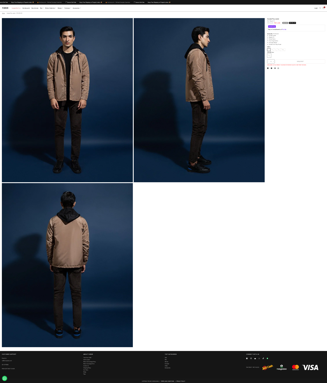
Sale (166, 357)
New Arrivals (35, 8)
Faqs (84, 374)
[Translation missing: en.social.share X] (272, 68)
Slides (166, 366)
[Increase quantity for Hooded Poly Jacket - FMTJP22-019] (273, 61)
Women (60, 8)
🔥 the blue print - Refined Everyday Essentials (33, 2)
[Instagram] (252, 358)
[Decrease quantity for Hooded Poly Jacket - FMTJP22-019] (268, 61)
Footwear (67, 8)
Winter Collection (50, 8)
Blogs (84, 372)
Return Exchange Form (89, 363)
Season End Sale (55, 2)
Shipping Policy (87, 368)
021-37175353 (5, 364)
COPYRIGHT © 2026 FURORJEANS (150, 381)
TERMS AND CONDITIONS (167, 381)
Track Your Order (87, 357)
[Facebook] (248, 358)
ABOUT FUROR (88, 354)
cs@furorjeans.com (7, 360)
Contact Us (86, 366)
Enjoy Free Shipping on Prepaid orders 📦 (74, 2)
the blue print (26, 8)
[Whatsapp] (260, 358)
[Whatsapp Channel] (268, 358)
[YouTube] (256, 359)
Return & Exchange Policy (89, 361)
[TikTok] (264, 358)
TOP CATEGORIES (171, 354)
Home (3, 13)
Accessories (76, 8)
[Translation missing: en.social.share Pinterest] (275, 68)
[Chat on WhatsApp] (4, 378)
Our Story (85, 370)
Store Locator (86, 359)
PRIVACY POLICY (180, 381)
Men (41, 8)
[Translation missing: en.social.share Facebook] (268, 68)
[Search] (320, 8)
